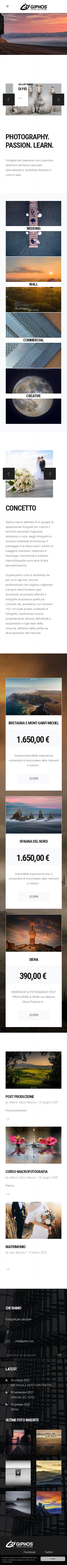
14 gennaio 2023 (20, 1404)
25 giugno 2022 (48, 1102)
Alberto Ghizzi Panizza (22, 1102)
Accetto (52, 1559)
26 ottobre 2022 (20, 1380)
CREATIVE (33, 386)
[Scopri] (33, 239)
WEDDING (33, 218)
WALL (33, 274)
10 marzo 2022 (37, 1252)
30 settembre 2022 (22, 1392)
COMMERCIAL (33, 330)
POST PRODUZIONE (20, 1096)
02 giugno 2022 (48, 1177)
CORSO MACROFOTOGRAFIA (26, 1171)
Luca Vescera (17, 1252)
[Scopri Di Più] (8, 1118)
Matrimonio (16, 1247)
